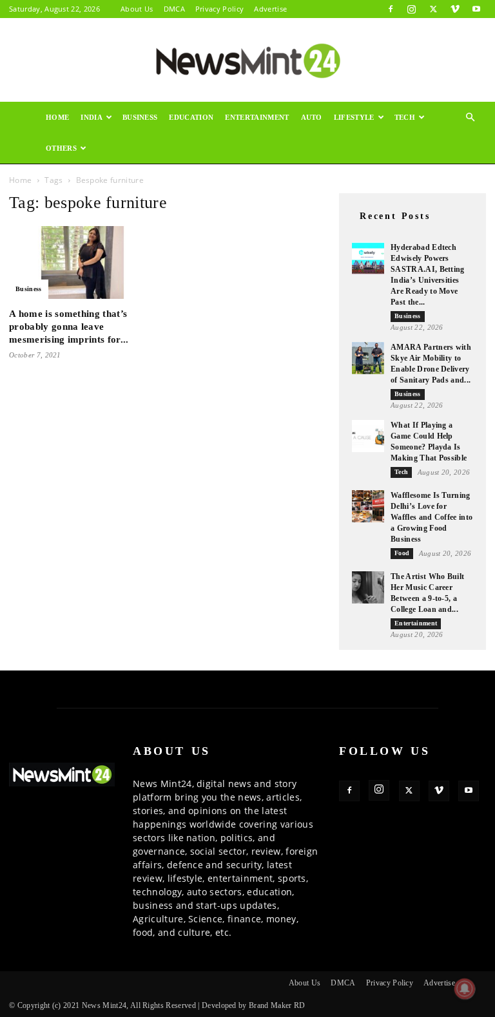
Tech (404, 117)
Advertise (270, 9)
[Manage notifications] (464, 988)
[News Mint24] (247, 60)
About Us (137, 9)
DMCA (174, 9)
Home (57, 117)
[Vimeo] (455, 9)
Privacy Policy (219, 9)
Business (140, 117)
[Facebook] (390, 9)
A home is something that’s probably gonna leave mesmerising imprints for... (69, 327)
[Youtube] (476, 9)
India (91, 117)
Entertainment (257, 117)
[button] (470, 117)
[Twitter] (433, 9)
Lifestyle (354, 117)
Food (401, 552)
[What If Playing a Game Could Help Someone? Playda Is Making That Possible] (368, 436)
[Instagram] (412, 9)
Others (61, 148)
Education (191, 117)
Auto (311, 117)
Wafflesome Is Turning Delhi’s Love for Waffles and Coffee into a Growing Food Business (431, 517)
